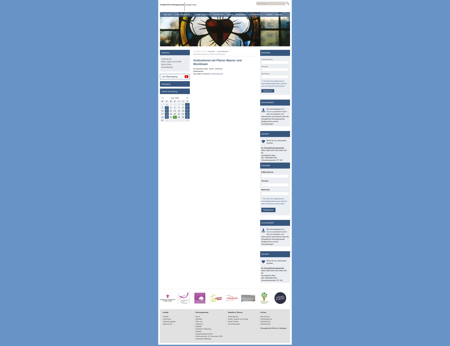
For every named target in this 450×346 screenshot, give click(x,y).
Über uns (167, 14)
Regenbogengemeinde (204, 334)
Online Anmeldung (169, 92)
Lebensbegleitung (183, 14)
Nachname (265, 74)
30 (187, 117)
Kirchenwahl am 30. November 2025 (209, 336)
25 (167, 117)
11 (167, 111)
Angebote (199, 324)
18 (167, 114)
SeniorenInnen (255, 14)
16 (187, 111)
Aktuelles (199, 319)
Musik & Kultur (166, 64)
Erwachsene (241, 14)
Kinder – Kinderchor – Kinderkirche (209, 14)
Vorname (264, 66)
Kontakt (278, 14)
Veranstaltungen (222, 51)
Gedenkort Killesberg (203, 329)
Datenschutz (167, 324)
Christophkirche (266, 319)
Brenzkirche (265, 316)
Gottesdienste (217, 74)
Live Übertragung (170, 77)
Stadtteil (269, 14)
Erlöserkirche (265, 321)
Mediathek (166, 84)
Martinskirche (266, 324)
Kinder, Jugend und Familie (171, 62)
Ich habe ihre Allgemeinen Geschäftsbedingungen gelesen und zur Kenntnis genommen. (274, 83)
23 (187, 114)
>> (187, 98)
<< (162, 98)
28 (167, 104)
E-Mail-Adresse (267, 59)
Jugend (230, 14)
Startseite (211, 51)
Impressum (167, 319)
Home (198, 316)
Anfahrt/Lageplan (169, 321)
